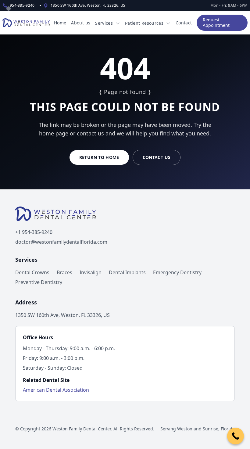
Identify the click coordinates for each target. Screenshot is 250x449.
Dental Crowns (32, 272)
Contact (184, 23)
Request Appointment (216, 22)
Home (60, 23)
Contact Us (157, 157)
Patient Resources (144, 23)
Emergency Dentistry (177, 272)
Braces (64, 272)
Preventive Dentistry (38, 282)
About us (80, 23)
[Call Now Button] (235, 436)
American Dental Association (56, 389)
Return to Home (99, 157)
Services (104, 23)
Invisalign (91, 272)
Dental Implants (127, 272)
